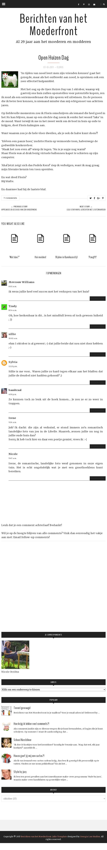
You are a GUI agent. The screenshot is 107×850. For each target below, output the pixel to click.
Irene (12, 418)
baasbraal (15, 390)
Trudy (13, 306)
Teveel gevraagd (22, 708)
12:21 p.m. (13, 366)
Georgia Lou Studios (90, 836)
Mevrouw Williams (21, 282)
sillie (12, 334)
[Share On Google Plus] (98, 198)
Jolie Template (59, 836)
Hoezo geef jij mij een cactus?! (29, 756)
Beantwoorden (97, 298)
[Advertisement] (22, 583)
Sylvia (13, 362)
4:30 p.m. (13, 394)
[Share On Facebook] (94, 198)
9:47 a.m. (13, 458)
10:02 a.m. (13, 338)
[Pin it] (103, 198)
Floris (60, 67)
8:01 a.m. (13, 286)
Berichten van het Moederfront (53, 25)
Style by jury (20, 772)
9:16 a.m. (13, 422)
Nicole (13, 454)
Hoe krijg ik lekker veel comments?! (31, 723)
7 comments (10, 198)
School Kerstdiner (22, 740)
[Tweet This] (91, 198)
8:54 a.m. (13, 310)
